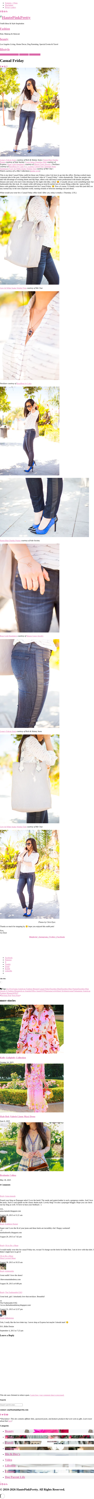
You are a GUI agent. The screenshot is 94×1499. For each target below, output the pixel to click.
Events (9, 1436)
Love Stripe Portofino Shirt (36, 162)
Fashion (5, 28)
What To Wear (34, 55)
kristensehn (9, 1271)
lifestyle (5, 49)
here (10, 1421)
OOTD (43, 991)
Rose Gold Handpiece (16, 164)
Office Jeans (36, 991)
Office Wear (24, 55)
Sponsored (11, 1448)
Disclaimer (9, 5)
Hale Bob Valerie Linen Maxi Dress (17, 1116)
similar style (35, 171)
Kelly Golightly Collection (13, 1057)
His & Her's (12, 1454)
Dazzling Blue (55, 989)
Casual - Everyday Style (9, 55)
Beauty (9, 1431)
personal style (51, 991)
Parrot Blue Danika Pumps (10, 541)
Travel (9, 1442)
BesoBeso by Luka (16, 167)
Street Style (61, 991)
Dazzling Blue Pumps (69, 989)
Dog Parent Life (15, 1477)
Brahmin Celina (8, 1175)
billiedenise (9, 1318)
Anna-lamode (10, 1196)
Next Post (16, 995)
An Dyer (9, 989)
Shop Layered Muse (8, 1258)
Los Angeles (26, 991)
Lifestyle (10, 1465)
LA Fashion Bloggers (13, 991)
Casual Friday (44, 989)
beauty (4, 39)
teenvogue (69, 991)
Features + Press (11, 3)
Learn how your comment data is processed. (47, 1395)
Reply (2, 1196)
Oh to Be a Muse (11, 1245)
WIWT (15, 993)
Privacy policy (10, 7)
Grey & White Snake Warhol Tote (23, 169)
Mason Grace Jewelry (42, 164)
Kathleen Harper (11, 1224)
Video (8, 1459)
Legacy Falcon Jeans (8, 160)
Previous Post (6, 995)
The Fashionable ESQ (13, 1292)
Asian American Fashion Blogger (26, 989)
